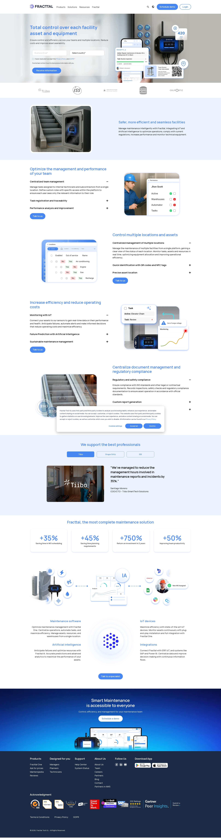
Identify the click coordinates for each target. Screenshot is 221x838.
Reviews (34, 775)
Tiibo (80, 454)
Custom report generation (127, 401)
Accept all (134, 426)
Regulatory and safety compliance (131, 379)
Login (185, 6)
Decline (152, 426)
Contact (99, 782)
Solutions (72, 7)
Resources (84, 7)
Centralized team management (47, 181)
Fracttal (95, 7)
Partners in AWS (102, 786)
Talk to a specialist (110, 676)
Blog (97, 779)
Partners (99, 775)
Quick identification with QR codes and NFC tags (139, 265)
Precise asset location (125, 272)
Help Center (81, 764)
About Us (99, 764)
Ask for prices (36, 768)
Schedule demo (167, 6)
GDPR (72, 59)
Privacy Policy (151, 419)
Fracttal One (36, 764)
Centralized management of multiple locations (138, 242)
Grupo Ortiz (110, 454)
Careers (98, 771)
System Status (82, 768)
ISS (140, 454)
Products (60, 7)
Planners (54, 768)
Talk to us (38, 216)
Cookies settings (115, 426)
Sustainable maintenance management (51, 341)
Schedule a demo (110, 718)
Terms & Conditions (39, 817)
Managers (54, 764)
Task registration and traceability (48, 200)
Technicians (56, 771)
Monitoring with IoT (41, 315)
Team (97, 768)
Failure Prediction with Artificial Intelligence (54, 334)
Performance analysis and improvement (52, 208)
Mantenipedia (37, 771)
